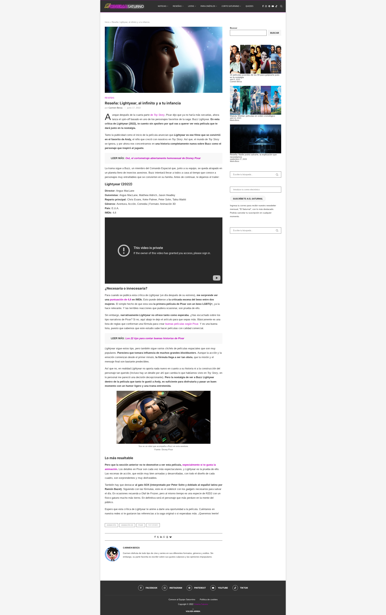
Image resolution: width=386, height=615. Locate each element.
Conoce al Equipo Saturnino (182, 599)
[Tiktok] (276, 6)
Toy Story (153, 525)
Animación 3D (127, 525)
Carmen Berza (115, 108)
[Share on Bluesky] (170, 537)
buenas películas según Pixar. (182, 323)
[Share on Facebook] (155, 537)
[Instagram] (266, 6)
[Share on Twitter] (158, 537)
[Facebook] (263, 6)
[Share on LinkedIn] (161, 537)
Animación (111, 525)
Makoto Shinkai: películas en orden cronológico (252, 116)
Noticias (162, 6)
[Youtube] (273, 6)
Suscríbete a (248, 198)
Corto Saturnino (230, 6)
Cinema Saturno (201, 604)
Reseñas (177, 6)
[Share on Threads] (167, 537)
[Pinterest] (269, 6)
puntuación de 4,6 (120, 299)
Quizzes (249, 6)
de (157, 114)
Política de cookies (209, 599)
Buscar (233, 28)
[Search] (281, 6)
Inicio (107, 22)
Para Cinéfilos (208, 6)
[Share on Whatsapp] (164, 537)
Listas (191, 6)
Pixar (140, 525)
